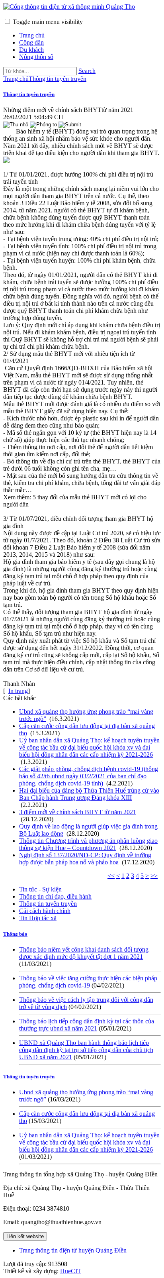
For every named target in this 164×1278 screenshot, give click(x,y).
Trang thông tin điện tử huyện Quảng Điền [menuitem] (73, 1250)
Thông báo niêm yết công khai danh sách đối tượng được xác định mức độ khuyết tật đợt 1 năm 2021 (83, 953)
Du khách (31, 49)
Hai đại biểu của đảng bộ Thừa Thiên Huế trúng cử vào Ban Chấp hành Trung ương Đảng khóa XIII (89, 794)
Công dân (31, 42)
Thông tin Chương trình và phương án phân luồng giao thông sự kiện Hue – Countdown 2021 (88, 844)
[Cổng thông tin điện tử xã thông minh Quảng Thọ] (69, 6)
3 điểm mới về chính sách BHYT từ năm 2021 (77, 812)
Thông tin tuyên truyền (29, 94)
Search (87, 70)
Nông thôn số (36, 56)
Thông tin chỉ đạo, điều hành (55, 896)
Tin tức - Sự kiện (40, 889)
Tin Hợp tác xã (38, 918)
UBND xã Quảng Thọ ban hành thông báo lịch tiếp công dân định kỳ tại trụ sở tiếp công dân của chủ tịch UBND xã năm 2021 (86, 1049)
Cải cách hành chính (44, 910)
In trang (18, 690)
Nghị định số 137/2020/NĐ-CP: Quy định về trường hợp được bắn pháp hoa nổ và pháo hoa (85, 859)
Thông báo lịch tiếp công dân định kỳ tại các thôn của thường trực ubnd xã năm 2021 (86, 1025)
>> (154, 875)
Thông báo (15, 934)
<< (111, 875)
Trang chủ (32, 35)
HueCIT (70, 1271)
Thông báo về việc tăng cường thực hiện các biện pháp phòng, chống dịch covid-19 (88, 982)
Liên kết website (25, 1236)
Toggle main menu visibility (48, 21)
